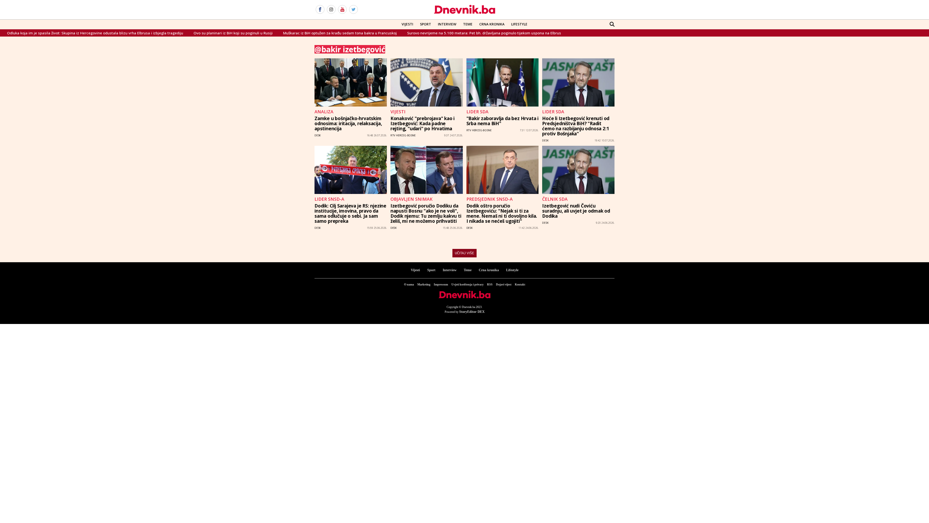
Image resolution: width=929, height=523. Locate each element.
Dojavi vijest (503, 284)
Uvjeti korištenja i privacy (467, 284)
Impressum (441, 284)
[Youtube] (342, 9)
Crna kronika (489, 270)
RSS (490, 284)
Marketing (423, 284)
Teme (467, 24)
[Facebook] (320, 9)
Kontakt (520, 284)
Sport (425, 24)
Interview (447, 24)
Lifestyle (519, 24)
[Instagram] (331, 9)
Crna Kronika (491, 24)
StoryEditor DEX (472, 312)
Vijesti (407, 24)
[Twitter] (353, 9)
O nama (409, 284)
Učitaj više (464, 253)
